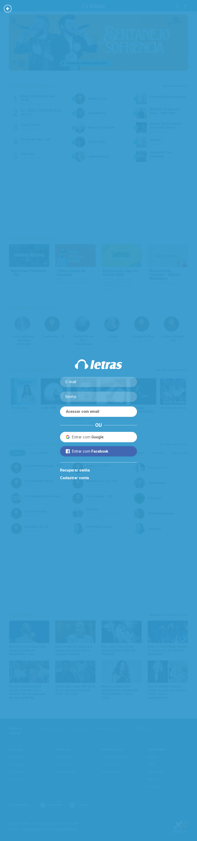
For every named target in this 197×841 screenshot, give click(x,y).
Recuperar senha (75, 470)
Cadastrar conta (74, 478)
